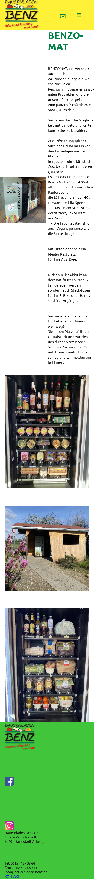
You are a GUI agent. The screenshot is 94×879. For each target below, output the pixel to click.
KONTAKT (12, 876)
